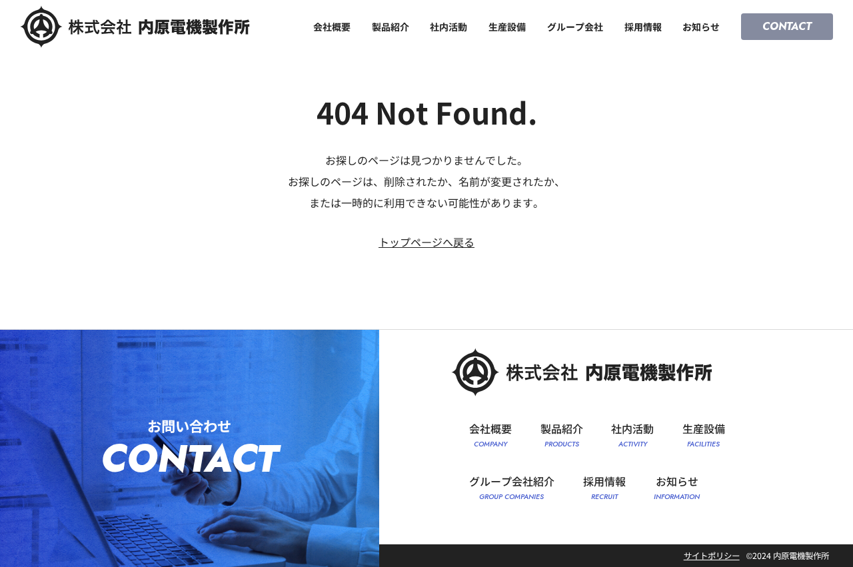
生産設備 (507, 26)
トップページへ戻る (426, 242)
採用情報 (643, 26)
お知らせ (701, 26)
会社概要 (332, 26)
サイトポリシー (712, 556)
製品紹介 (390, 26)
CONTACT (787, 26)
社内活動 (448, 26)
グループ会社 (575, 26)
